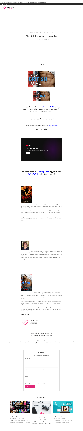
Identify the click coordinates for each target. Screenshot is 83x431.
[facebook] (2, 4)
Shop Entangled (74, 8)
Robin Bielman (49, 174)
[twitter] (4, 4)
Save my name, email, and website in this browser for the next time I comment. (41, 383)
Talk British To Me (42, 335)
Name (26, 369)
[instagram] (7, 4)
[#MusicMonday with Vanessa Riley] (41, 407)
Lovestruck (60, 414)
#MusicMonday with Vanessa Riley (39, 418)
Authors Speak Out (43, 32)
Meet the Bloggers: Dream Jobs (59, 416)
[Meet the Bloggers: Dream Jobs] (63, 407)
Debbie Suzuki (13, 418)
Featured (51, 32)
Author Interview (34, 32)
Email (43, 369)
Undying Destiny (44, 171)
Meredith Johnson (38, 39)
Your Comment (27, 358)
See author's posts (34, 323)
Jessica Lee (38, 126)
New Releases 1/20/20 (15, 416)
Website (26, 376)
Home (69, 8)
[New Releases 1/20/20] (20, 407)
